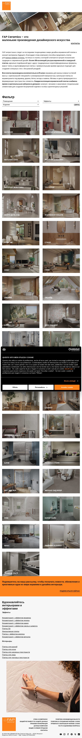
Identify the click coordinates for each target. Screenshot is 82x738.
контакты (44, 730)
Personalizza (40, 387)
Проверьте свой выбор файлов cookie (65, 723)
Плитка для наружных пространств (16, 652)
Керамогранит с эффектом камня (15, 623)
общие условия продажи (38, 728)
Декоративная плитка (10, 631)
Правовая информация (39, 723)
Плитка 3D (6, 628)
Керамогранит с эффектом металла (16, 637)
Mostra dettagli (69, 381)
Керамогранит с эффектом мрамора (16, 618)
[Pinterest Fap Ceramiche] (72, 734)
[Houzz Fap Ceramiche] (75, 734)
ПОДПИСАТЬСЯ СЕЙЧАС (70, 591)
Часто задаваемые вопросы (69, 726)
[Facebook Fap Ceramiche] (68, 734)
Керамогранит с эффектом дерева (15, 620)
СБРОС (77, 105)
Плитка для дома (9, 655)
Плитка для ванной (9, 647)
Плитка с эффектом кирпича (13, 634)
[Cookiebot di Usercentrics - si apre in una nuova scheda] (70, 349)
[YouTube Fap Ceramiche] (61, 734)
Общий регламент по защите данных (34, 721)
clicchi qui (69, 369)
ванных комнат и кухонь (14, 57)
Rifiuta (15, 387)
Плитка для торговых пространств (15, 657)
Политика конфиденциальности (68, 719)
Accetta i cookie (67, 387)
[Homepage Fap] (6, 6)
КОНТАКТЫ (75, 44)
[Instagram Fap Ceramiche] (64, 734)
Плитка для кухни (9, 649)
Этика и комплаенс (40, 719)
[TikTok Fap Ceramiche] (79, 734)
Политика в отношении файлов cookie (65, 721)
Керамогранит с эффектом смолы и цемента (19, 626)
